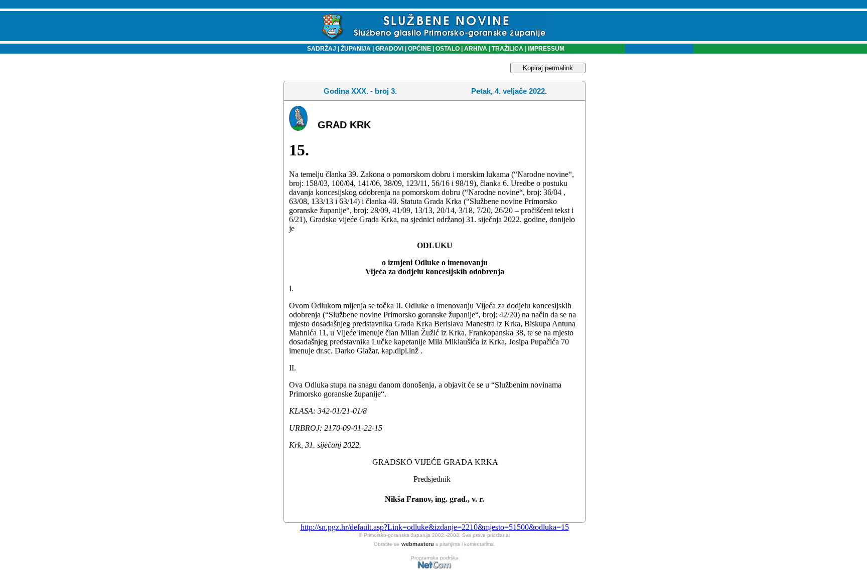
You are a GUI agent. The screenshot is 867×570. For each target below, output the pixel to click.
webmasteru (417, 544)
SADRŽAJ (319, 48)
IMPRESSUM (546, 48)
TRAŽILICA (506, 48)
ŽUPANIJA (356, 48)
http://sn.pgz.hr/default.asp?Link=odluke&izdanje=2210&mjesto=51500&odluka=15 (435, 527)
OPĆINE (419, 48)
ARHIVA (475, 48)
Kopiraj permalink (548, 68)
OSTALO (448, 48)
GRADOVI (389, 48)
